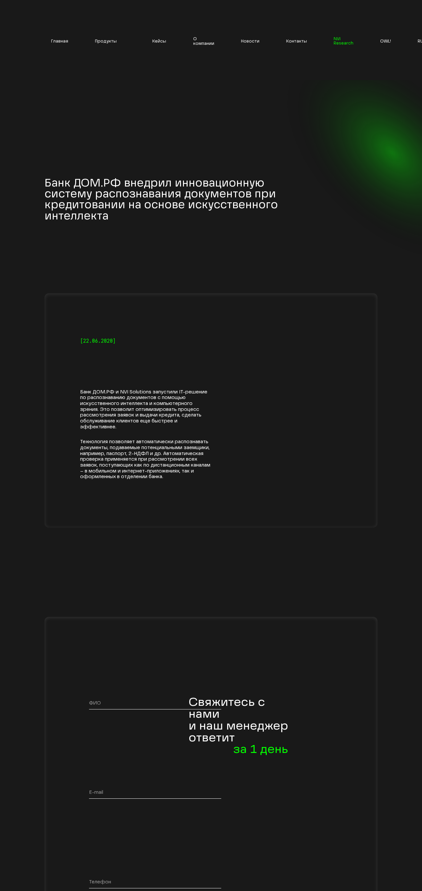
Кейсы (159, 41)
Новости (250, 41)
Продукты (106, 41)
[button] (110, 41)
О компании (203, 41)
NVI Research (343, 41)
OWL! (385, 41)
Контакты (296, 41)
